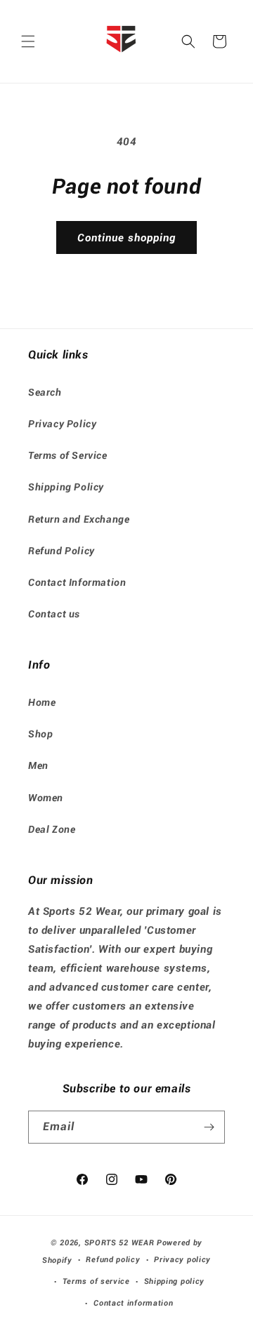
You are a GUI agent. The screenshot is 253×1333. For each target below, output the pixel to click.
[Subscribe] (208, 1127)
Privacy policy (182, 1259)
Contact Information (77, 582)
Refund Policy (61, 550)
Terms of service (96, 1281)
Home (42, 702)
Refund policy (113, 1259)
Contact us (54, 613)
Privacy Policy (62, 423)
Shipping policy (174, 1281)
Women (45, 797)
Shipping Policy (66, 487)
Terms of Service (68, 455)
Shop (40, 733)
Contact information (133, 1303)
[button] (28, 41)
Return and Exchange (78, 519)
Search (45, 392)
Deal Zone (51, 829)
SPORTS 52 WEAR (119, 1242)
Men (38, 765)
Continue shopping (126, 238)
